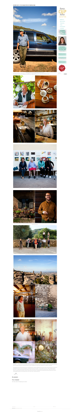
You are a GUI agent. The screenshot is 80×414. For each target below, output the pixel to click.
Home (34, 406)
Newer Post (13, 406)
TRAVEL (17, 374)
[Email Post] (15, 373)
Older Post (54, 406)
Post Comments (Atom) (19, 408)
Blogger (42, 411)
